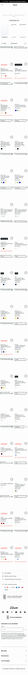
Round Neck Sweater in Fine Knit (5, 347)
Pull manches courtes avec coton (5, 177)
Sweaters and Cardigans (19, 15)
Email (2, 626)
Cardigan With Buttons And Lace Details (20, 520)
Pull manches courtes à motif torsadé (6, 279)
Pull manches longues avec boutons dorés (5, 144)
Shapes (14, 16)
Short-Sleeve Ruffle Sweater (6, 415)
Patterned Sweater (7, 483)
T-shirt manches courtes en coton (20, 106)
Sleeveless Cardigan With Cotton (5, 313)
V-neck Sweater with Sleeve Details (7, 449)
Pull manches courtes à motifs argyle (20, 383)
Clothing (10, 15)
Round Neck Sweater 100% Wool (7, 70)
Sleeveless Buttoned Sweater (21, 70)
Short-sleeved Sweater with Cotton (19, 554)
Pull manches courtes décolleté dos (21, 450)
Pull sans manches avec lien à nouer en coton (7, 211)
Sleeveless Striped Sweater (7, 519)
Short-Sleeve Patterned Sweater (21, 244)
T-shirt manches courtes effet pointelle (20, 347)
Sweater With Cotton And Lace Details (20, 416)
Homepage (4, 15)
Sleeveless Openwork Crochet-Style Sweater (5, 107)
